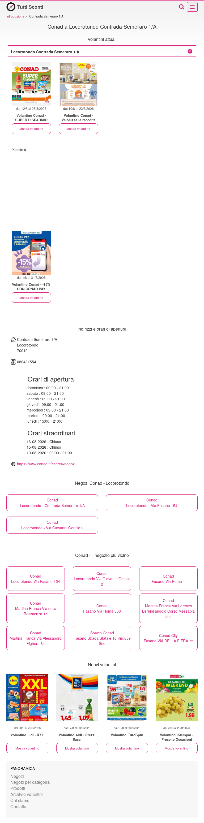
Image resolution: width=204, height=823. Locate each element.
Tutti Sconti (30, 6)
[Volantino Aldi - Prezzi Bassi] (77, 697)
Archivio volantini (26, 794)
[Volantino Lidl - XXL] (27, 697)
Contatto (18, 806)
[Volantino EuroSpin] (127, 697)
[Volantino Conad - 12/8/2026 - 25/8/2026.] (31, 84)
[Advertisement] (102, 189)
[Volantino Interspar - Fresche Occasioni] (177, 697)
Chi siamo (19, 800)
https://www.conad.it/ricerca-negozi (46, 463)
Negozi (17, 776)
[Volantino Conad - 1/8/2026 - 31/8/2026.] (31, 253)
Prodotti (17, 788)
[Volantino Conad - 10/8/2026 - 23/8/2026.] (78, 84)
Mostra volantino (31, 128)
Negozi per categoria (30, 782)
